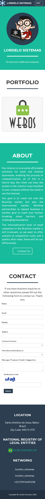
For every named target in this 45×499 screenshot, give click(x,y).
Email (4, 313)
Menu (39, 3)
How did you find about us (12, 350)
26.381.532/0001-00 (25, 450)
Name (4, 304)
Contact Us (23, 250)
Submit (8, 391)
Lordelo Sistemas (19, 3)
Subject (5, 332)
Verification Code (11, 374)
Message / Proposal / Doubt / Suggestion (19, 360)
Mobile (5, 322)
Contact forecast (9, 341)
